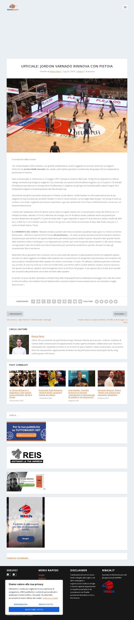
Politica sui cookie (50, 598)
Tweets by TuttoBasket (17, 558)
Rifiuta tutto (46, 604)
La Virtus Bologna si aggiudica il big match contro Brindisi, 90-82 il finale (20, 394)
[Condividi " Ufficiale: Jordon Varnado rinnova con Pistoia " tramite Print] (80, 301)
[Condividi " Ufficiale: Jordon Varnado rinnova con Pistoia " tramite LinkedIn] (59, 301)
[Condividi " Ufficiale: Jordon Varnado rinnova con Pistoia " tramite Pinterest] (54, 301)
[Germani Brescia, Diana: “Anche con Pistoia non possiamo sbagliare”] (111, 378)
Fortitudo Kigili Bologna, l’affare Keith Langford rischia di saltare (51, 392)
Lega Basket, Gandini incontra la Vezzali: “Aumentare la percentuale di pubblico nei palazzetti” (81, 394)
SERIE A (42, 578)
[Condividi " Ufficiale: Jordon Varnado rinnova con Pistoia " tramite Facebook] (33, 301)
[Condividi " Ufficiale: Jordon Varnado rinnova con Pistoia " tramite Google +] (43, 301)
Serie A (80, 71)
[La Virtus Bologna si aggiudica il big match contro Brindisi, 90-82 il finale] (22, 378)
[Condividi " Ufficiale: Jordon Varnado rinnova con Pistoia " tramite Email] (75, 301)
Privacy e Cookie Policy (13, 615)
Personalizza (20, 604)
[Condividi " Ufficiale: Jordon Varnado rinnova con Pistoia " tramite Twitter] (38, 301)
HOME (41, 575)
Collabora (30, 615)
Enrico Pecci (55, 71)
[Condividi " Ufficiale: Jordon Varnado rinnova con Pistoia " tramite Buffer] (64, 301)
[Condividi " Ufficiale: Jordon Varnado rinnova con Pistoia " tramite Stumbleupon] (69, 301)
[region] (34, 597)
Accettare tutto (34, 609)
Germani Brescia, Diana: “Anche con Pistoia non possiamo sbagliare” (109, 392)
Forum (24, 615)
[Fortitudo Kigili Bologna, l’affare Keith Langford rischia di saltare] (52, 378)
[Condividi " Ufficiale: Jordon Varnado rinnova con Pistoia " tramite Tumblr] (48, 301)
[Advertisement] (67, 34)
